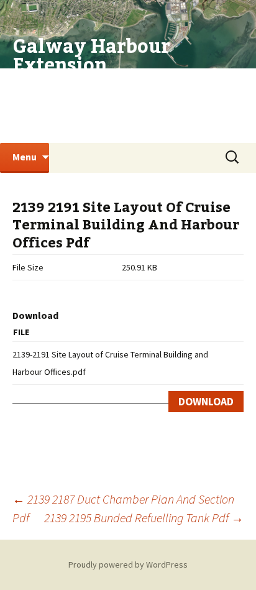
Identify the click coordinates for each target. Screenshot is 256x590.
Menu (24, 156)
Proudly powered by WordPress (128, 564)
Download (206, 401)
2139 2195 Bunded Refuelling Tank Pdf (144, 517)
